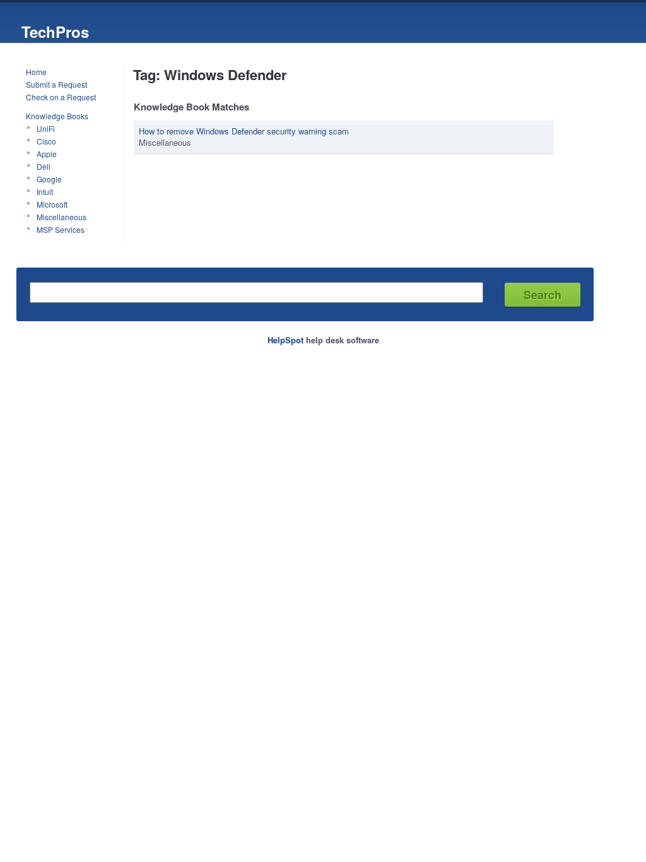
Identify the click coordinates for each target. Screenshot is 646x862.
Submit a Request (56, 84)
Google (49, 179)
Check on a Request (61, 97)
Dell (43, 166)
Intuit (45, 191)
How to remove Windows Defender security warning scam (244, 131)
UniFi (46, 128)
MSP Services (61, 229)
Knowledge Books (57, 115)
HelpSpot (285, 340)
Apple (47, 153)
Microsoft (52, 204)
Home (36, 71)
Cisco (46, 141)
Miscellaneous (61, 216)
